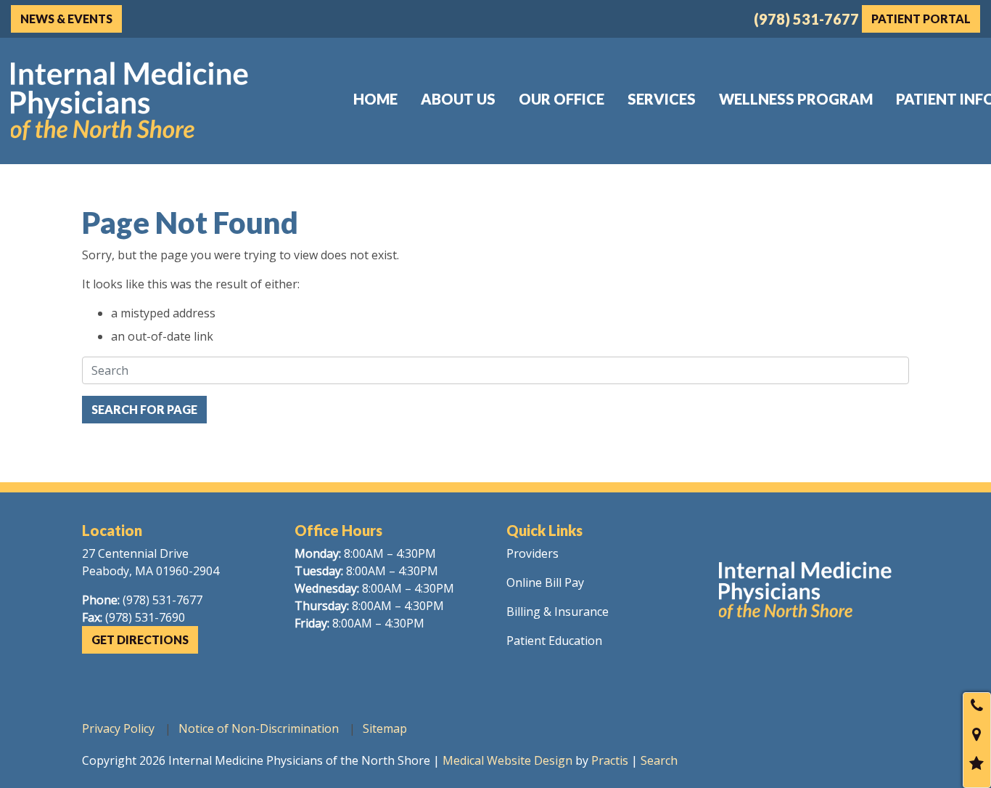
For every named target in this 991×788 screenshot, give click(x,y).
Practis (609, 760)
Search (659, 760)
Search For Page (144, 409)
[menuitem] (375, 98)
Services (662, 98)
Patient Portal (921, 18)
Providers (532, 553)
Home (375, 98)
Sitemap (385, 728)
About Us (458, 98)
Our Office (561, 98)
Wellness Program (796, 98)
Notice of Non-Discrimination (258, 728)
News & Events (66, 18)
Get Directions (140, 639)
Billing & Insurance (557, 612)
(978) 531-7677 (806, 19)
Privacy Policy (118, 728)
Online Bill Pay (545, 582)
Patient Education (554, 641)
